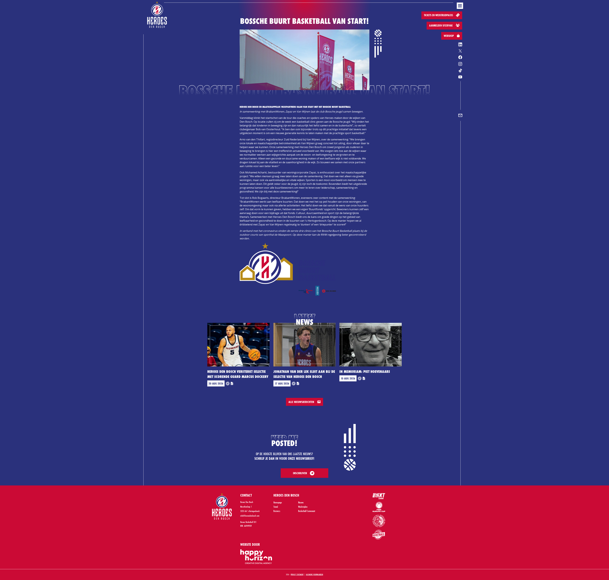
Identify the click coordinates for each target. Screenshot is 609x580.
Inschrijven (300, 473)
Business (276, 511)
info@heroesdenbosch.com (249, 515)
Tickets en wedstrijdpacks (439, 15)
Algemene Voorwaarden (314, 574)
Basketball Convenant (306, 511)
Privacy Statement (297, 574)
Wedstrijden (302, 506)
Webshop (449, 36)
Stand (275, 506)
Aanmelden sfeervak (441, 25)
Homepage (277, 502)
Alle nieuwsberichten (301, 402)
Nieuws (301, 502)
